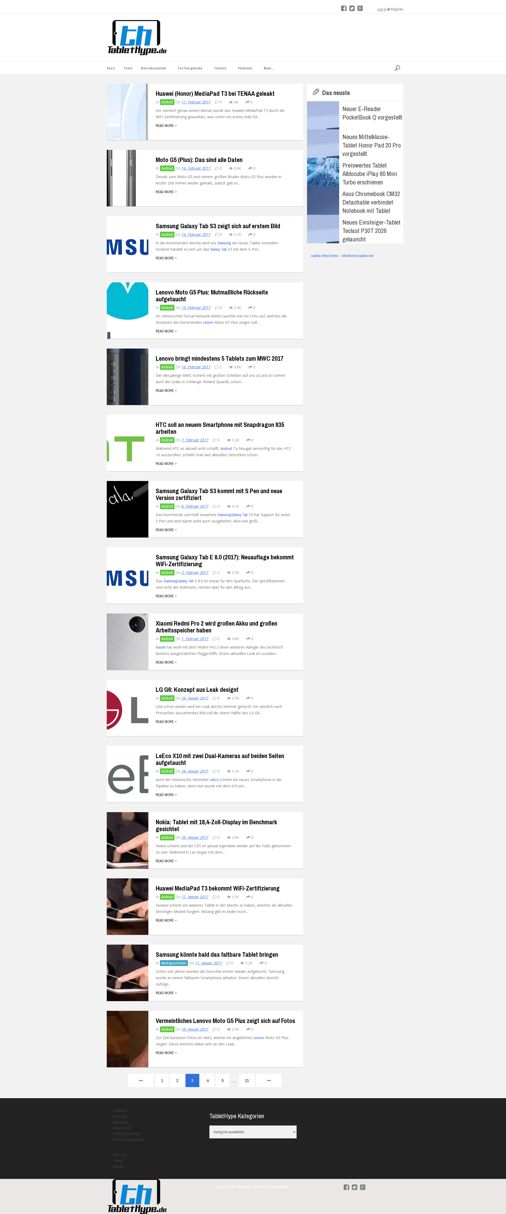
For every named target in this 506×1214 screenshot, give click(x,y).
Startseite (120, 1110)
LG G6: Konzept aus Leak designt (197, 689)
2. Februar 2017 (195, 572)
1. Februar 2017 (195, 638)
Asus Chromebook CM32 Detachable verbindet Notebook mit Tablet (371, 202)
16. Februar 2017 (196, 168)
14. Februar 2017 (196, 234)
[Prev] (141, 1080)
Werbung (119, 1116)
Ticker (117, 1160)
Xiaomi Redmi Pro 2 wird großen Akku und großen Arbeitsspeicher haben (216, 627)
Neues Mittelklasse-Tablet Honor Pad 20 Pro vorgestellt (371, 145)
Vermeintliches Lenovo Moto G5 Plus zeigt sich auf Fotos (225, 1020)
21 (247, 1080)
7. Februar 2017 (195, 439)
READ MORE (165, 125)
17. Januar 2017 (195, 896)
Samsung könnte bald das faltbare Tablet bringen (217, 954)
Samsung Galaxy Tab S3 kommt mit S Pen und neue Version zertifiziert (219, 494)
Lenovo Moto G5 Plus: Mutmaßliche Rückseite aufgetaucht (212, 295)
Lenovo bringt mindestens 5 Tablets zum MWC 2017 (219, 358)
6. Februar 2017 (195, 506)
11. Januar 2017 (208, 962)
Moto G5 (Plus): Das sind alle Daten (199, 159)
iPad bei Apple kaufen (129, 1139)
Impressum (120, 1122)
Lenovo (208, 322)
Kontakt (118, 1166)
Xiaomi (161, 647)
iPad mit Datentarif (126, 1133)
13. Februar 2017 (196, 307)
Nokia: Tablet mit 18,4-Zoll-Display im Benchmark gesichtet (216, 825)
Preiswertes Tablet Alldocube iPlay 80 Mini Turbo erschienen (369, 173)
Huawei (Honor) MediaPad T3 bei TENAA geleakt (215, 93)
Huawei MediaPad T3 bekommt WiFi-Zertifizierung (218, 888)
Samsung (224, 243)
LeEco (214, 779)
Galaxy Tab (218, 249)
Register (397, 9)
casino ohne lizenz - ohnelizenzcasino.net (342, 255)
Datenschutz (122, 1128)
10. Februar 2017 (196, 366)
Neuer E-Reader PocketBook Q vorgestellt (372, 112)
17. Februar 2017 (196, 101)
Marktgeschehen (174, 963)
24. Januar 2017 (195, 698)
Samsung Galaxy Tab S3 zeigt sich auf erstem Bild (218, 225)
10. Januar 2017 (195, 1029)
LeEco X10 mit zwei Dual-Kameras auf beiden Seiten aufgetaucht (220, 759)
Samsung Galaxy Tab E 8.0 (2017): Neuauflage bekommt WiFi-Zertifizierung (225, 560)
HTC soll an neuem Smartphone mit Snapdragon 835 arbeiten (220, 428)
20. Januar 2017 (195, 837)
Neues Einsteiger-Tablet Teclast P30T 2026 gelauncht (371, 230)
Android (167, 102)
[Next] (269, 1080)
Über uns (119, 1155)
